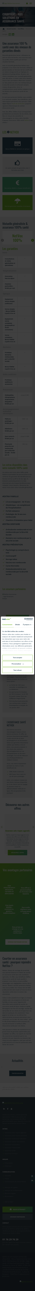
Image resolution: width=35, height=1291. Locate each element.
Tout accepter (17, 657)
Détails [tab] (17, 624)
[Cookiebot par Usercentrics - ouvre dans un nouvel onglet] (25, 619)
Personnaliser (16, 664)
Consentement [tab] (7, 624)
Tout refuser (17, 670)
